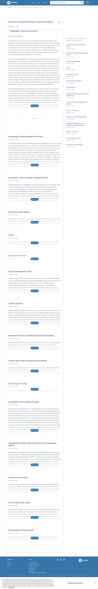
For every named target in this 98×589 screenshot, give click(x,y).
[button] (59, 23)
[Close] (95, 583)
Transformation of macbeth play (28, 31)
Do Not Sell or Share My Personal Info (75, 583)
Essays (33, 2)
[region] (49, 583)
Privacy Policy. (11, 587)
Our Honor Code (32, 566)
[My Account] (88, 2)
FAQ (8, 566)
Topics (38, 2)
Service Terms (32, 570)
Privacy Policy (32, 568)
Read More (34, 165)
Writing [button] (44, 2)
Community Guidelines (34, 564)
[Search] (82, 3)
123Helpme (9, 7)
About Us (9, 562)
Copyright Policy (32, 562)
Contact (9, 564)
